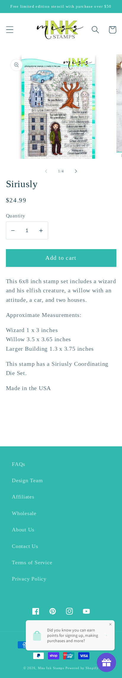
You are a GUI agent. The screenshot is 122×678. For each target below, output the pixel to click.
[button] (9, 29)
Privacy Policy (29, 579)
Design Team (27, 480)
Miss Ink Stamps (51, 668)
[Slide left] (45, 171)
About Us (23, 530)
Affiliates (23, 497)
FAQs (18, 464)
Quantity (15, 216)
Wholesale (24, 513)
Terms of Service (32, 562)
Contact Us (25, 546)
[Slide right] (76, 171)
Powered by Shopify (81, 668)
